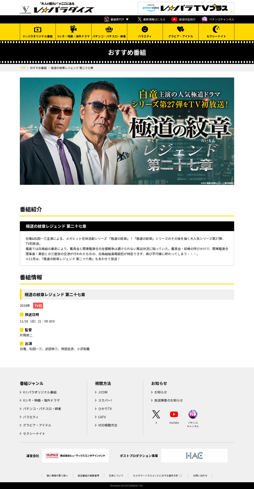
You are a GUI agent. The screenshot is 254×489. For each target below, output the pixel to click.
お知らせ (159, 383)
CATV (102, 416)
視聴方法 (103, 383)
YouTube (174, 422)
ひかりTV (105, 408)
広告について (116, 475)
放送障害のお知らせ (168, 400)
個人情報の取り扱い (57, 475)
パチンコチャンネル (221, 19)
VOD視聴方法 (107, 425)
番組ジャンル (31, 383)
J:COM (103, 392)
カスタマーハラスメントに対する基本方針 (155, 475)
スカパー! (105, 400)
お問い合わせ (200, 475)
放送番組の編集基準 (88, 475)
